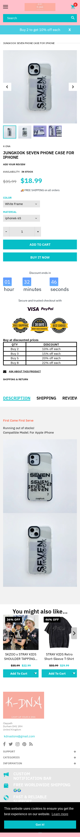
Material (10, 212)
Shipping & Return (15, 379)
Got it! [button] (40, 824)
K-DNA (6, 146)
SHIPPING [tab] (46, 398)
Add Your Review (14, 164)
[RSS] (31, 745)
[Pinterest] (24, 745)
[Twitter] (11, 745)
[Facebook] (4, 745)
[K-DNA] (40, 7)
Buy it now (40, 257)
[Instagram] (17, 745)
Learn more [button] (60, 814)
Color (7, 197)
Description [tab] (16, 398)
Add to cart (40, 244)
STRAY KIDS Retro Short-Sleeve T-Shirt (59, 656)
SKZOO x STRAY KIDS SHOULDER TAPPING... (20, 656)
